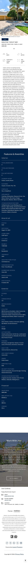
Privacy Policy (19, 554)
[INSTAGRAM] (10, 543)
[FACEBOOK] (7, 543)
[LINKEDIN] (14, 543)
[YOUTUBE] (21, 543)
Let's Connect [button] (14, 478)
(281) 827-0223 (8, 500)
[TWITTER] (17, 543)
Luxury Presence (17, 547)
